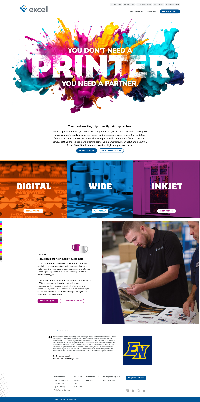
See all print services (111, 150)
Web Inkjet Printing (61, 380)
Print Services (136, 11)
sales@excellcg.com (111, 376)
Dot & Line (78, 387)
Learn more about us (72, 301)
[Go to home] (34, 8)
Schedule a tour (145, 4)
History (77, 380)
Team (76, 383)
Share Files (117, 4)
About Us (151, 11)
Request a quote (170, 11)
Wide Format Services (62, 390)
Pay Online (130, 4)
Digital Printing (59, 387)
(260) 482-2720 (173, 4)
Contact (160, 4)
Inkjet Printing (59, 383)
